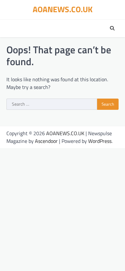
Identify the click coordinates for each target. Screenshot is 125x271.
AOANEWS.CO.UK (63, 9)
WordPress (100, 141)
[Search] (112, 28)
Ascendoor (46, 141)
